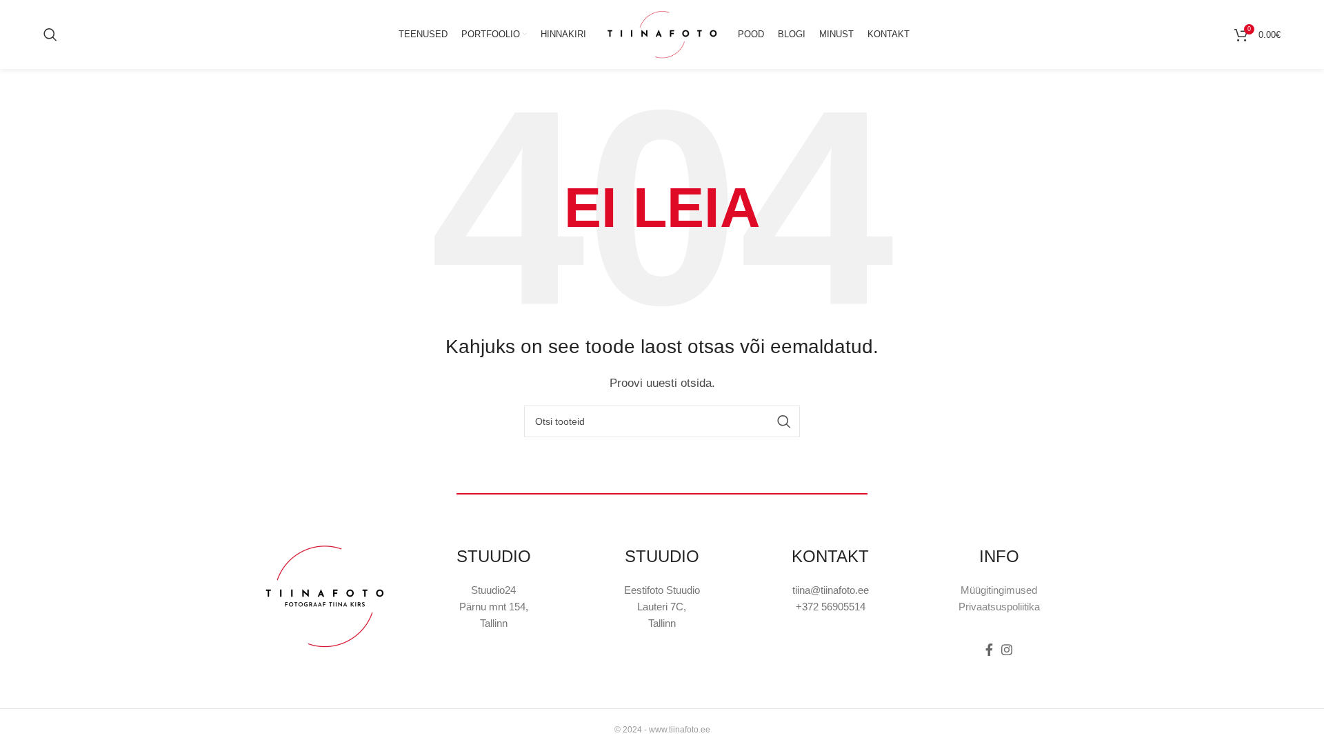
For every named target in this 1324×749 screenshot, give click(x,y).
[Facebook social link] (989, 649)
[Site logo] (662, 33)
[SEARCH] (784, 421)
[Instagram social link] (1006, 649)
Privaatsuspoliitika (999, 606)
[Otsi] (50, 34)
